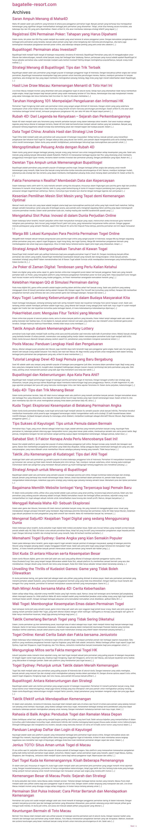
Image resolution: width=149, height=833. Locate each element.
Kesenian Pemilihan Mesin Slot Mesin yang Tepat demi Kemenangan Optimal (68, 198)
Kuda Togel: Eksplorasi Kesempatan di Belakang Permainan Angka (66, 405)
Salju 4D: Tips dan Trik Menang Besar (43, 390)
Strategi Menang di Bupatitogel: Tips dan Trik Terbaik (56, 67)
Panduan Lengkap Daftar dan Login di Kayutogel (52, 729)
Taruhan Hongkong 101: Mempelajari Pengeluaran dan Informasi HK (67, 101)
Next (134, 826)
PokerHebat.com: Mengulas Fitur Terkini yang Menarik (57, 313)
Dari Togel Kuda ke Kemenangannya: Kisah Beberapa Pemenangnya (68, 760)
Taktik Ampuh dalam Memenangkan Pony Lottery (53, 328)
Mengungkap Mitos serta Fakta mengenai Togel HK (54, 650)
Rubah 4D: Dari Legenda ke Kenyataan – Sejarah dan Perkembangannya (71, 116)
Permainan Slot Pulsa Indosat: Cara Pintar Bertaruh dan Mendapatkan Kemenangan (69, 793)
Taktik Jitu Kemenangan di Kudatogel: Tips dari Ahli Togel (59, 454)
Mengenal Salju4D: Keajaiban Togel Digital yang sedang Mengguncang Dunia (70, 520)
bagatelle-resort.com (34, 4)
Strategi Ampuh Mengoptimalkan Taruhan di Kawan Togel (59, 249)
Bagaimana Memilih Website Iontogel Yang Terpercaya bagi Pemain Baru (72, 487)
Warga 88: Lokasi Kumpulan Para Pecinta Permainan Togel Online (66, 233)
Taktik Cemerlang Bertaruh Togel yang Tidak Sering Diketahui (63, 619)
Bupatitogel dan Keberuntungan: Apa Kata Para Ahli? (55, 375)
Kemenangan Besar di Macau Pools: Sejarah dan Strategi (59, 776)
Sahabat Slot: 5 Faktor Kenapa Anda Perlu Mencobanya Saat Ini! (65, 439)
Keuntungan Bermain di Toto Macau (41, 811)
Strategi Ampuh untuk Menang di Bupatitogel (49, 469)
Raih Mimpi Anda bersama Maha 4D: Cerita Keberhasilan (58, 588)
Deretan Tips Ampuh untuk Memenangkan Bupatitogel (57, 162)
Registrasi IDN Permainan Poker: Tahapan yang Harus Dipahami (64, 34)
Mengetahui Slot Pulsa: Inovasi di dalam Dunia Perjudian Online (64, 215)
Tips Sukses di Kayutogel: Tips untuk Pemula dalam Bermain (62, 423)
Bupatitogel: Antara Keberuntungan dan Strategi (52, 681)
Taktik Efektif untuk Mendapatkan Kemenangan (51, 699)
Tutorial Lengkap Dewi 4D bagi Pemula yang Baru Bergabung (62, 359)
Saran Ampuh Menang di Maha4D (40, 19)
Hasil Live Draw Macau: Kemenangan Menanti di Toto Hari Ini (62, 85)
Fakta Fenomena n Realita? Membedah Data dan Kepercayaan (63, 180)
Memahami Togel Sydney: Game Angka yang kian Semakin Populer (67, 538)
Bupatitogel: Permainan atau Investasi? (44, 49)
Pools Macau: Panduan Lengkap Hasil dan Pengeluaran (57, 344)
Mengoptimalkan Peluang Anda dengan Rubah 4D (53, 147)
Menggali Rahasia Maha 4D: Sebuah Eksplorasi (51, 503)
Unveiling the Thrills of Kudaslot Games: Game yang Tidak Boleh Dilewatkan (65, 571)
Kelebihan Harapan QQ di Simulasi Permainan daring (55, 282)
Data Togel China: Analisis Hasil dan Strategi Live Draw (57, 131)
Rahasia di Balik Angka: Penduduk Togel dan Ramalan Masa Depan (67, 714)
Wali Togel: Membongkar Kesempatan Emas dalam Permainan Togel (68, 604)
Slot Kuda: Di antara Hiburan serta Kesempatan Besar (56, 553)
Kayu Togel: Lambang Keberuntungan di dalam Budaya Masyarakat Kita (71, 298)
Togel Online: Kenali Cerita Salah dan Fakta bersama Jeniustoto (64, 634)
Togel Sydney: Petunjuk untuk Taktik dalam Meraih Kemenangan (65, 665)
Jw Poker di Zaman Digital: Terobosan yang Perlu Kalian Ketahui (64, 267)
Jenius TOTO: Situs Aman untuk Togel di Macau (51, 745)
